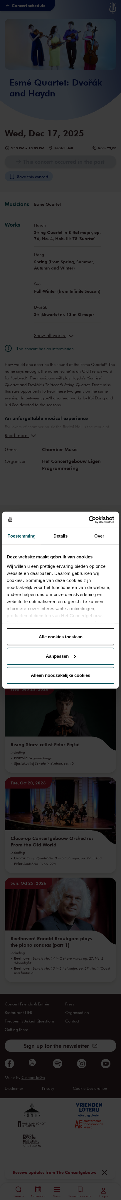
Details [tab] (60, 535)
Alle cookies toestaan (61, 636)
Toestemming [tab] (22, 535)
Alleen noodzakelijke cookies (60, 675)
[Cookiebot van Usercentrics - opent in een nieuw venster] (88, 519)
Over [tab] (99, 535)
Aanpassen (57, 655)
